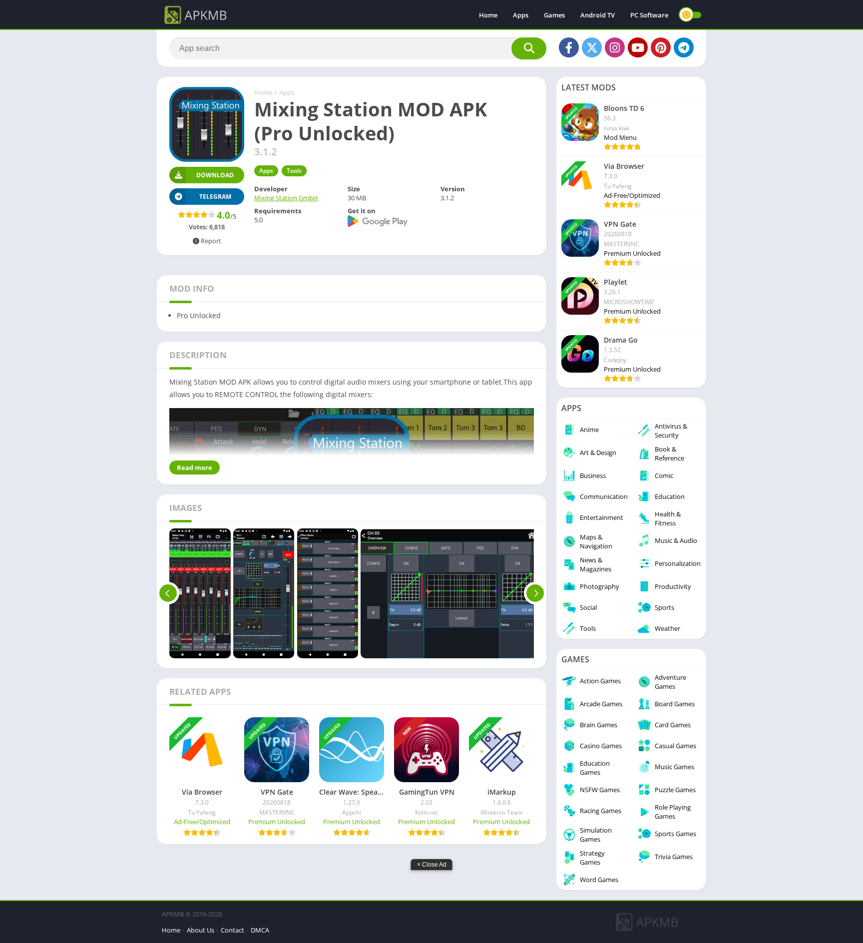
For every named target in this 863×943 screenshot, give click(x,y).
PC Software (649, 14)
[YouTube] (638, 47)
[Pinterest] (661, 47)
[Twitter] (592, 47)
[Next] (535, 593)
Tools (294, 170)
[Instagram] (615, 47)
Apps (520, 14)
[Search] (528, 48)
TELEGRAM (215, 196)
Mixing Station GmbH (286, 197)
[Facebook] (569, 47)
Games (554, 14)
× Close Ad (431, 864)
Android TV (597, 14)
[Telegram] (684, 47)
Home (488, 14)
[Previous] (168, 593)
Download (215, 175)
